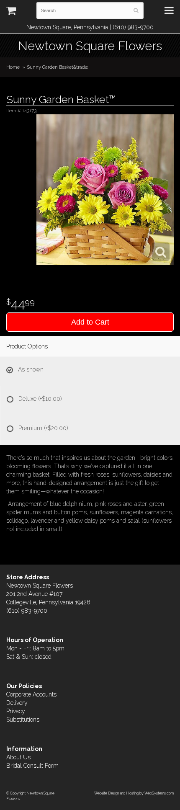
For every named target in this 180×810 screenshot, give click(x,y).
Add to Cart (90, 322)
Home (13, 67)
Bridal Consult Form (32, 765)
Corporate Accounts (31, 694)
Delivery (17, 702)
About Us (18, 757)
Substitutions (22, 719)
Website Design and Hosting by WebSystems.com (134, 793)
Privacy (15, 711)
